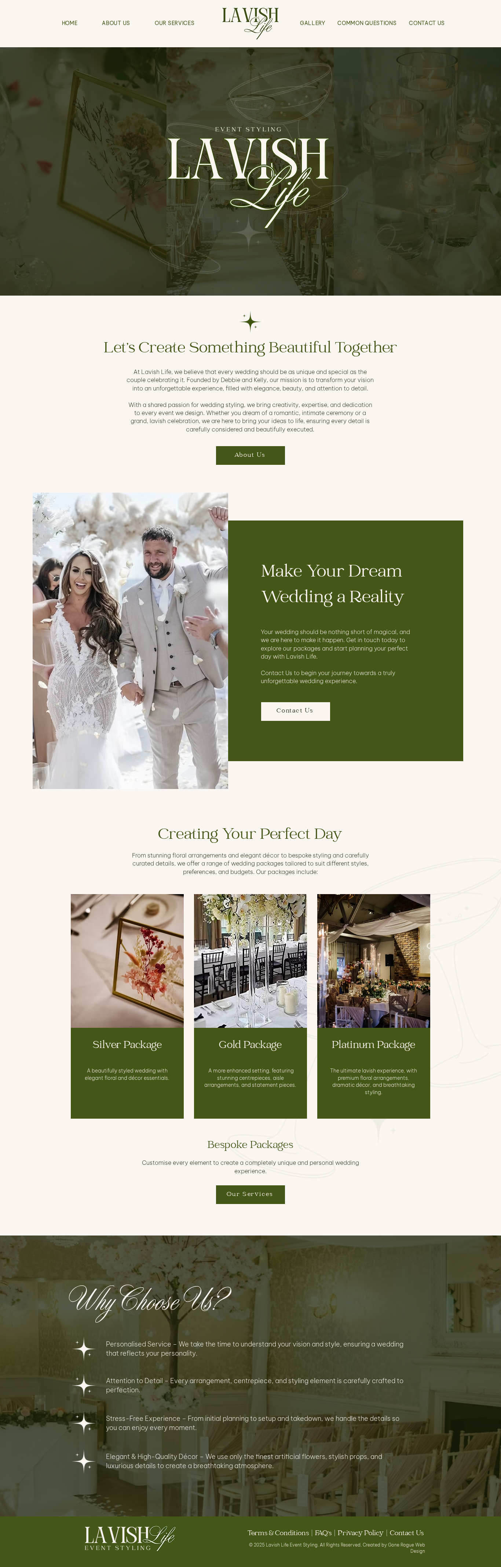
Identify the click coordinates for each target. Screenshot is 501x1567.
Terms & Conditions (279, 1533)
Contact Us (407, 1533)
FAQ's (324, 1533)
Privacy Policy (361, 1533)
